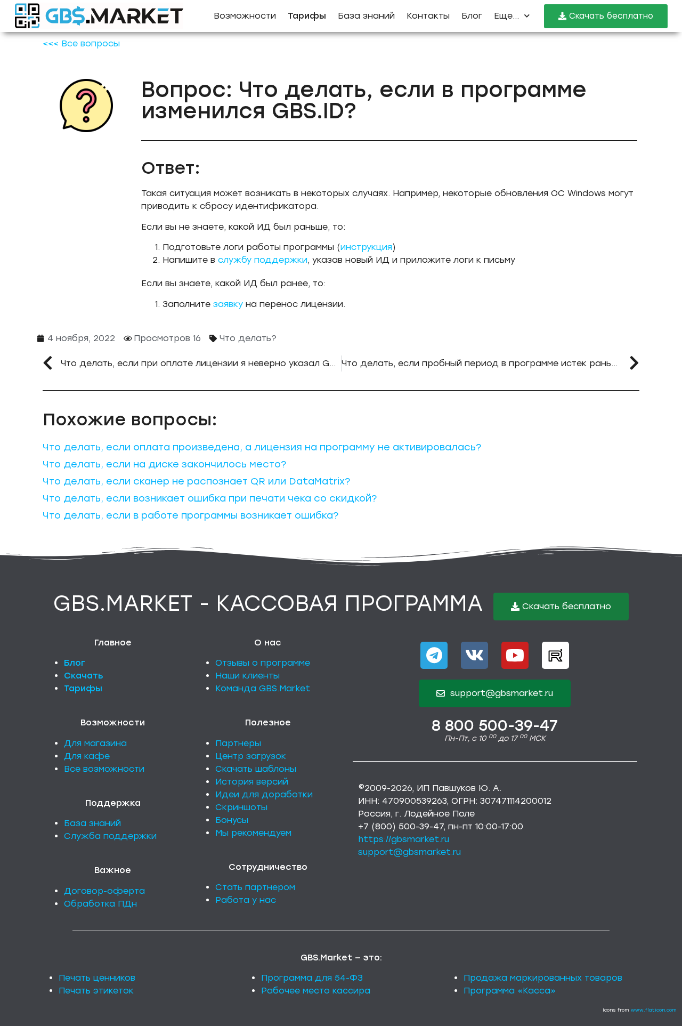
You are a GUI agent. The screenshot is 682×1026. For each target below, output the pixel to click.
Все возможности (104, 769)
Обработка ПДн (100, 904)
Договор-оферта (104, 891)
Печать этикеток (96, 990)
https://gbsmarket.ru (403, 839)
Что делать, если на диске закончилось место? (164, 464)
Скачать (83, 675)
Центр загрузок (250, 756)
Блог (471, 16)
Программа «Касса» (510, 990)
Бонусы (231, 820)
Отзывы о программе (262, 663)
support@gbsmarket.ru (409, 852)
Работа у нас (245, 900)
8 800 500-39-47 (495, 725)
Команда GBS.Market (262, 688)
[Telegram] (434, 655)
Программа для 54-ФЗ (312, 978)
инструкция (366, 247)
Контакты (428, 16)
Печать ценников (97, 978)
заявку (228, 304)
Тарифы (83, 688)
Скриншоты (241, 807)
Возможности (245, 16)
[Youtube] (515, 655)
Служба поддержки (110, 836)
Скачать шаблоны (255, 769)
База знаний (366, 16)
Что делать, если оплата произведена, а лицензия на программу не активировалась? (262, 447)
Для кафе (87, 756)
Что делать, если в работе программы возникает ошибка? (190, 515)
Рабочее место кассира (315, 990)
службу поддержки (262, 260)
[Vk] (474, 655)
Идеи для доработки (264, 794)
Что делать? (248, 338)
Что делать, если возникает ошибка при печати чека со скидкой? (210, 498)
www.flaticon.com (654, 1010)
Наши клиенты (247, 675)
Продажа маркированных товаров (543, 978)
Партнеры (238, 743)
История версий (251, 782)
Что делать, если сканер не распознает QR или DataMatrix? (196, 481)
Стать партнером (255, 887)
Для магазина (95, 743)
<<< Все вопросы (81, 43)
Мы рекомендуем (253, 833)
